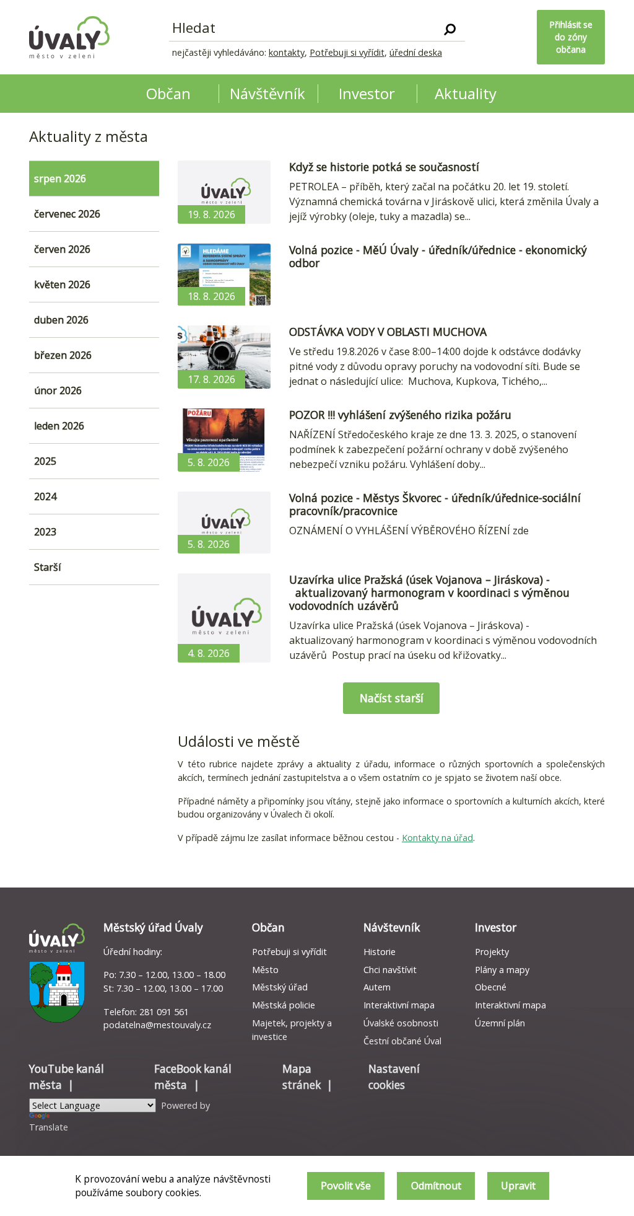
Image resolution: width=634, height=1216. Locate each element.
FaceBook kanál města (193, 1077)
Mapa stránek (301, 1077)
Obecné (490, 987)
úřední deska (415, 52)
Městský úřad (280, 987)
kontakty (287, 52)
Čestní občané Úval (402, 1041)
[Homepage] (69, 37)
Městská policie (283, 1005)
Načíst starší (391, 697)
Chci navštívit (390, 970)
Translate (48, 1127)
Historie (379, 952)
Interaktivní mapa (399, 1005)
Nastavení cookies (394, 1077)
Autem (377, 987)
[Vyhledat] (450, 28)
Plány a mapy (502, 970)
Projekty (492, 952)
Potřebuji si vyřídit (347, 52)
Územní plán (500, 1023)
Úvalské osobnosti (400, 1023)
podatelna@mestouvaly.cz (157, 1025)
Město (265, 970)
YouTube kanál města (66, 1077)
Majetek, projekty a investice (292, 1029)
